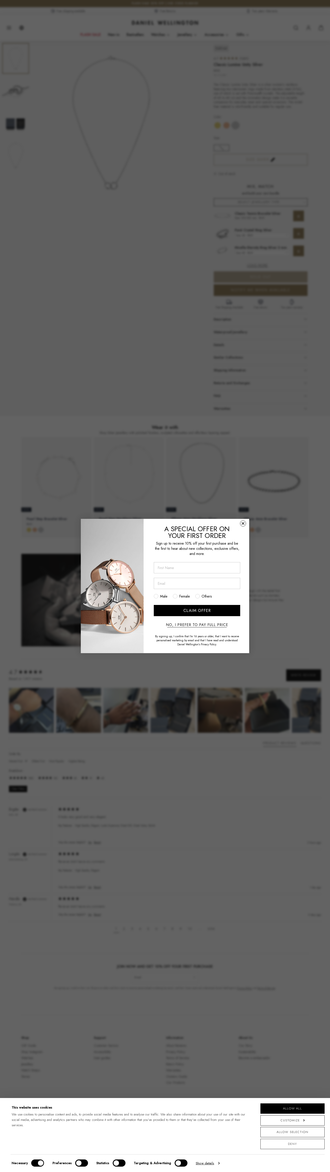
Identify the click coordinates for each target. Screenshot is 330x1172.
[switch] (81, 1163)
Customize (290, 1120)
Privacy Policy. (209, 644)
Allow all (292, 1108)
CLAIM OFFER (197, 610)
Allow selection (292, 1132)
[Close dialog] (243, 523)
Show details (205, 1163)
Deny (292, 1144)
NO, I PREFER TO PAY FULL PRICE (197, 625)
